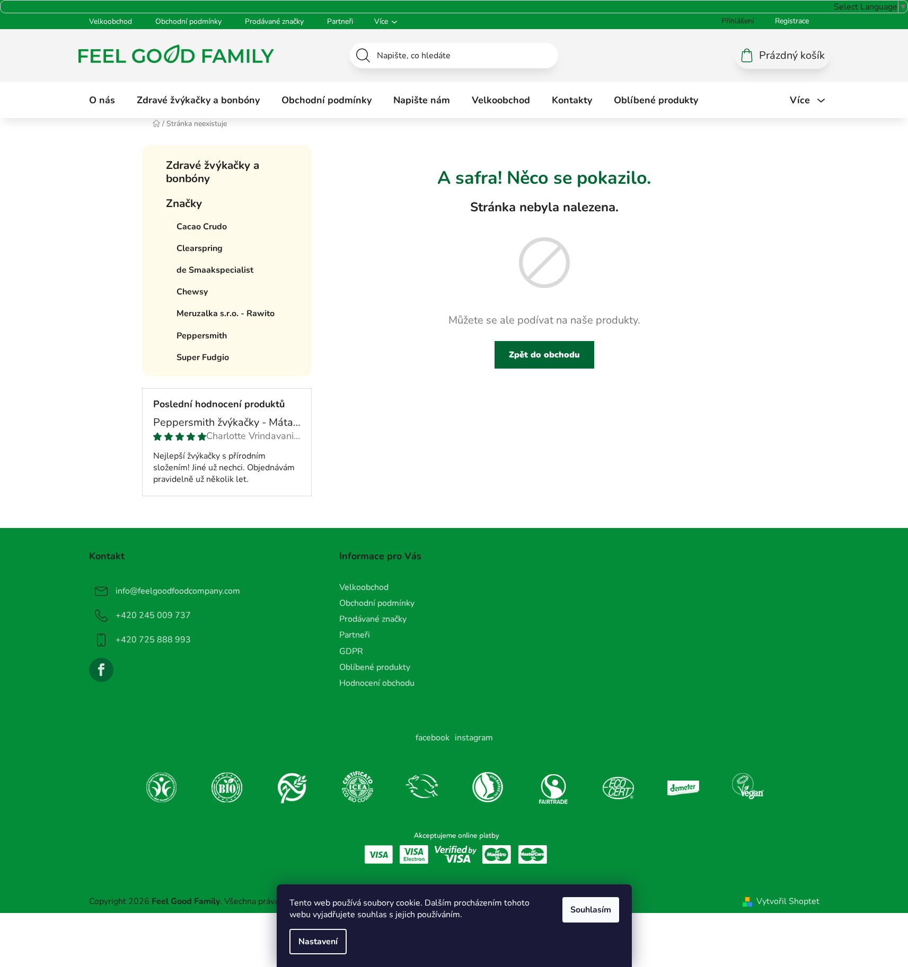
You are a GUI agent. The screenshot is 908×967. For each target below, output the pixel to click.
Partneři (340, 21)
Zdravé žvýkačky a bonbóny (212, 172)
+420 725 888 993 (153, 640)
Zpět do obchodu (544, 355)
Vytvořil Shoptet (787, 901)
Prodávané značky (274, 21)
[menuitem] (102, 100)
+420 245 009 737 (153, 615)
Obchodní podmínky (188, 21)
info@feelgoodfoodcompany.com (178, 591)
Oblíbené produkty (374, 667)
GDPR (351, 651)
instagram (474, 738)
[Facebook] (101, 670)
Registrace (792, 21)
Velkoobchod (110, 21)
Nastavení (318, 941)
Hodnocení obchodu (377, 683)
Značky (184, 203)
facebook (432, 738)
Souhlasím (590, 910)
